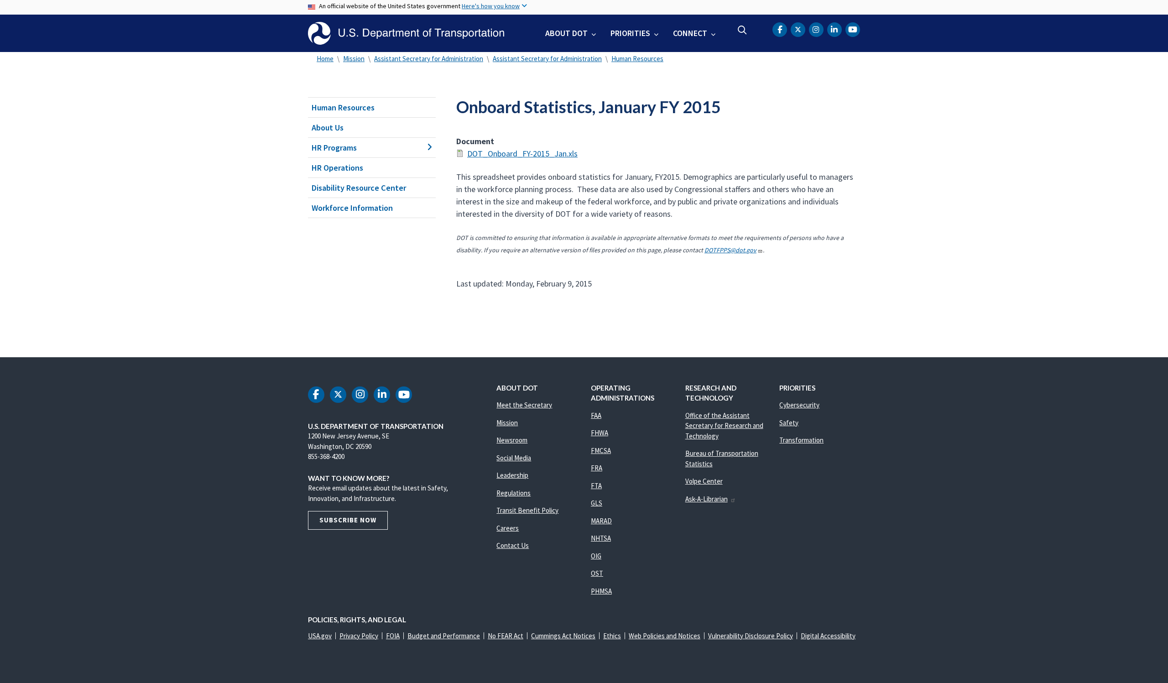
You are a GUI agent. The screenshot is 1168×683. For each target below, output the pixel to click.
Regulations (513, 493)
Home (325, 58)
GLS (596, 503)
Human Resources (637, 58)
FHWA (599, 432)
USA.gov (320, 635)
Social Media (513, 458)
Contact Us (512, 545)
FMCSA (601, 450)
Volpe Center (704, 481)
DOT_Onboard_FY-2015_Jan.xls (522, 153)
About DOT (566, 33)
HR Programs (334, 147)
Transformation (801, 440)
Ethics (612, 635)
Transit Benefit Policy (527, 510)
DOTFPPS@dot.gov (730, 250)
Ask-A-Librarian (706, 499)
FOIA (393, 635)
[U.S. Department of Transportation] (406, 33)
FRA (596, 468)
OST (597, 573)
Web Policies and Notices (664, 635)
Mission (354, 58)
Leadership (512, 475)
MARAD (601, 520)
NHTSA (601, 538)
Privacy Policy (358, 635)
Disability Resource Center (359, 187)
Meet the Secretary (524, 405)
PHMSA (601, 591)
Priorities (630, 33)
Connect (690, 33)
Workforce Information (352, 208)
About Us (328, 127)
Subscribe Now (347, 520)
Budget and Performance (443, 635)
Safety (788, 422)
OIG (596, 556)
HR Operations (337, 167)
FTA (596, 485)
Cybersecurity (799, 405)
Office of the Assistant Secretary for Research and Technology (724, 425)
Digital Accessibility (828, 635)
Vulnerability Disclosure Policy (750, 635)
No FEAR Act (505, 635)
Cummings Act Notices (563, 635)
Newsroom (511, 440)
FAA (596, 415)
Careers (507, 528)
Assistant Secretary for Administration (428, 58)
